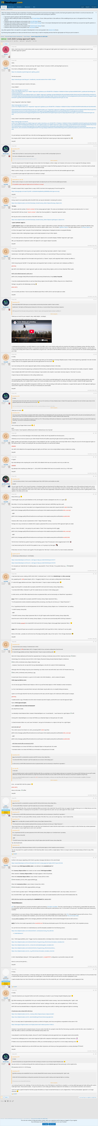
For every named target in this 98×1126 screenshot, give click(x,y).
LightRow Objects (63, 227)
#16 (95, 798)
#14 (95, 573)
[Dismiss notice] (95, 12)
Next (6, 43)
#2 (95, 60)
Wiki (34, 7)
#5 (95, 197)
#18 (95, 969)
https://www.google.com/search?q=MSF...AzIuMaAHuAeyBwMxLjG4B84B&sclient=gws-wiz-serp (35, 191)
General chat (52, 30)
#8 (95, 354)
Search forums (9, 9)
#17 (95, 857)
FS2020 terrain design (35, 26)
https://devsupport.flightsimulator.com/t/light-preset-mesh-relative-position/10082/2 (33, 1024)
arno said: (14, 768)
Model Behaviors (18, 933)
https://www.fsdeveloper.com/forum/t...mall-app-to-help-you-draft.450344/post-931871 (33, 560)
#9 (95, 393)
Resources (27, 7)
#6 (95, 248)
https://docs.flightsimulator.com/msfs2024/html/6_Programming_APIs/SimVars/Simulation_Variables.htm (38, 942)
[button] (15, 7)
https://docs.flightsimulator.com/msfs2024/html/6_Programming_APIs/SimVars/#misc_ (33, 948)
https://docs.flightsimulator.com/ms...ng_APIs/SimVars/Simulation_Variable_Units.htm (33, 951)
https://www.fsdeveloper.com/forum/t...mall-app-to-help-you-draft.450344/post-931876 (33, 563)
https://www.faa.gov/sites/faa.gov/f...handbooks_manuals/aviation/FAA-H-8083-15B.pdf (34, 79)
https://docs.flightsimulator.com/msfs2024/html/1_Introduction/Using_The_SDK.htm (33, 930)
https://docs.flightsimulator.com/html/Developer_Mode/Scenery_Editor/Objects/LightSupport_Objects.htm (38, 219)
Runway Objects (86, 227)
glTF (13, 906)
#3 (95, 146)
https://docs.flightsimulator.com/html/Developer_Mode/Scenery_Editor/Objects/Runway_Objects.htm (37, 203)
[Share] (94, 47)
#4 (95, 176)
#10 (95, 433)
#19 (95, 990)
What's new (11, 7)
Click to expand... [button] (54, 160)
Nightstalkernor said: (16, 179)
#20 (95, 1054)
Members (19, 7)
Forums (4, 7)
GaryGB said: (15, 149)
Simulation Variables (52, 906)
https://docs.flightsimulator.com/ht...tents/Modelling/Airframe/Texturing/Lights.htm (32, 1017)
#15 (95, 641)
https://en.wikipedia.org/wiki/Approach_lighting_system (25, 72)
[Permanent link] (22, 903)
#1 (95, 46)
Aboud (3, 41)
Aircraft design (34, 21)
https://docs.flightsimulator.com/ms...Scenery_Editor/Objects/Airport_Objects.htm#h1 (33, 1014)
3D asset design (36, 18)
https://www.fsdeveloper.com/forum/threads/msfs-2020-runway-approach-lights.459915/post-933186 (37, 863)
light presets (22, 41)
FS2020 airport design (35, 23)
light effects (16, 41)
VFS (67, 914)
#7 (95, 299)
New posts (3, 9)
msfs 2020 (34, 41)
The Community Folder (72, 915)
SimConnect (32, 27)
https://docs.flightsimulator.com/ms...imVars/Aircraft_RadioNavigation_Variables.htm (33, 945)
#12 (95, 476)
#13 (95, 494)
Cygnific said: (15, 553)
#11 (95, 457)
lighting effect (28, 41)
